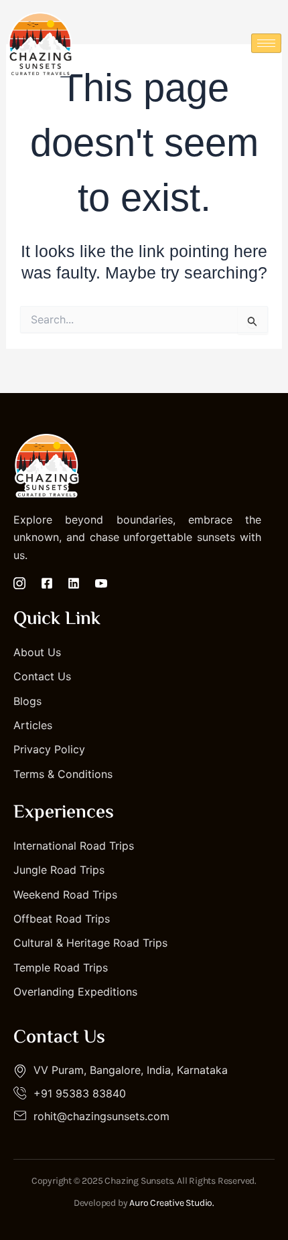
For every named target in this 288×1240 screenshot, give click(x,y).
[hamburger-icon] (266, 43)
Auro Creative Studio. (171, 1203)
